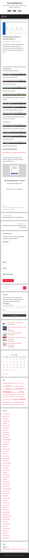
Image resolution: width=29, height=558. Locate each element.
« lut (4, 374)
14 (4, 364)
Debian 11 (10, 207)
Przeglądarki (13, 396)
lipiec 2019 (5, 495)
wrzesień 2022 (6, 413)
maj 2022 (5, 423)
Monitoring (9, 394)
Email (4, 310)
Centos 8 (17, 386)
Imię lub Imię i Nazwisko (8, 305)
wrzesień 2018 (6, 519)
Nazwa (5, 262)
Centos (8, 386)
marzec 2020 (6, 477)
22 (7, 367)
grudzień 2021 (6, 435)
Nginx (16, 394)
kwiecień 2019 (6, 502)
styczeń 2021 (6, 456)
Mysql (13, 394)
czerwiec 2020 (6, 470)
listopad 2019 (6, 486)
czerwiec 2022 (6, 420)
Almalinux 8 (21, 383)
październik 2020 (7, 463)
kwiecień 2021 (6, 449)
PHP (23, 394)
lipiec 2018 (5, 521)
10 (14, 362)
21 (4, 367)
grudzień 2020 (6, 458)
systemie (8, 209)
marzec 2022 (6, 428)
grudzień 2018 (6, 512)
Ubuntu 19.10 (12, 402)
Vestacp (17, 404)
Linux (19, 41)
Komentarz (6, 241)
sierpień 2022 (6, 416)
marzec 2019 (6, 505)
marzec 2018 (6, 531)
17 (14, 364)
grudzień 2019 (6, 484)
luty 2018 (5, 533)
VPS (20, 404)
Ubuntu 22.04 (6, 404)
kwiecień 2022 (6, 425)
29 (7, 370)
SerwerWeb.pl (14, 3)
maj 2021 (5, 446)
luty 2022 (5, 430)
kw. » (7, 374)
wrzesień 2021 (6, 442)
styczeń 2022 (6, 432)
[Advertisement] (14, 59)
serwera (7, 399)
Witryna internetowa (8, 274)
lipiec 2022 (5, 418)
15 (7, 364)
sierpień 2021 (6, 444)
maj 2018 (5, 526)
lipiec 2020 (5, 467)
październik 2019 (7, 488)
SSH (12, 399)
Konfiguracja (13, 392)
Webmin (12, 209)
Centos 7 (13, 386)
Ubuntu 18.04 (6, 402)
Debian (6, 207)
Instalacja (15, 207)
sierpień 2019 (6, 493)
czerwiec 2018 (6, 524)
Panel (22, 207)
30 (10, 370)
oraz (19, 394)
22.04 (8, 383)
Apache (4, 386)
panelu (4, 209)
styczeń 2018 (6, 535)
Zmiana (22, 404)
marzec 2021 (6, 451)
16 (10, 364)
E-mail (5, 268)
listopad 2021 (6, 437)
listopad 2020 (6, 460)
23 (10, 367)
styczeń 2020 (6, 481)
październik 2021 (7, 439)
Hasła (24, 388)
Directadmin (19, 389)
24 (14, 367)
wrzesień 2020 (6, 465)
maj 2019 (5, 500)
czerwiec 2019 (6, 498)
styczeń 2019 (6, 509)
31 (14, 370)
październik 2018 (7, 516)
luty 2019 (5, 507)
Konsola (17, 392)
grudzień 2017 (6, 538)
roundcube (18, 396)
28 (4, 370)
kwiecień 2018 (6, 528)
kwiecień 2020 (6, 474)
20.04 (4, 383)
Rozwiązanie (22, 396)
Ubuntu (22, 399)
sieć (10, 399)
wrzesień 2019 (6, 491)
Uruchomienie (13, 404)
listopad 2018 (6, 514)
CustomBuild (21, 386)
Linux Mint (5, 394)
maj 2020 (5, 472)
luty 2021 (5, 453)
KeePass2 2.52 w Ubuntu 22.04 (15, 322)
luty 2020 (5, 479)
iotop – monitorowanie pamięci (15, 333)
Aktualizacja (12, 383)
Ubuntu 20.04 (19, 402)
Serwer (4, 399)
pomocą (9, 396)
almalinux (16, 383)
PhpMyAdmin (5, 396)
